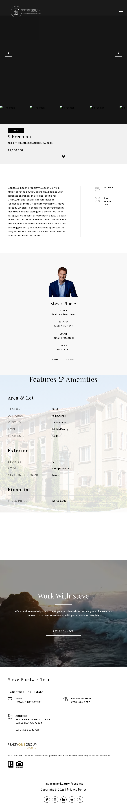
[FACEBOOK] (47, 799)
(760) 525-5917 (63, 325)
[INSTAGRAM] (55, 799)
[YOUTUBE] (72, 799)
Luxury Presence (71, 783)
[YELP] (80, 799)
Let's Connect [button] (63, 631)
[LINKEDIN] (63, 799)
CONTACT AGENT (63, 359)
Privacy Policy (77, 789)
